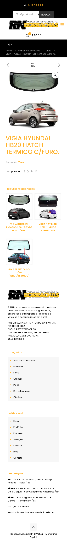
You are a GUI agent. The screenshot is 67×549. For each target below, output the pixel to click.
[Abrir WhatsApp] (58, 540)
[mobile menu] (62, 25)
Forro (16, 372)
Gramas (18, 378)
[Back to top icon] (33, 527)
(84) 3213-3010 (35, 5)
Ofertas (17, 397)
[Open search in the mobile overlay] (33, 14)
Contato (18, 457)
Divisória (18, 366)
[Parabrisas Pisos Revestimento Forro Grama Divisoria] (33, 25)
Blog (15, 451)
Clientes (18, 445)
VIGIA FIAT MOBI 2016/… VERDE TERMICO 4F (48, 227)
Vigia (48, 50)
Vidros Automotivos (29, 50)
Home (9, 50)
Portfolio (18, 427)
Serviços (18, 439)
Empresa (18, 433)
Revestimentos (21, 391)
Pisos (16, 385)
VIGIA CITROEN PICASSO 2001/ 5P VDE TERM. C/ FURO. (19, 227)
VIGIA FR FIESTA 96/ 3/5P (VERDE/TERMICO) (19, 272)
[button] (55, 75)
